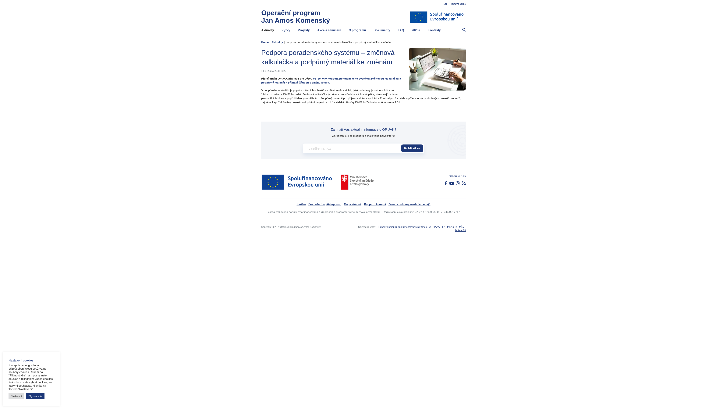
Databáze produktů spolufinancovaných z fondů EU (404, 227)
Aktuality (267, 30)
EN (445, 4)
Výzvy (286, 30)
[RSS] (464, 183)
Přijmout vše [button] (35, 396)
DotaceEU (460, 230)
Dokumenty (382, 30)
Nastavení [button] (16, 396)
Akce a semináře (329, 30)
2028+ (416, 30)
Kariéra (301, 204)
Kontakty (434, 30)
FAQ (401, 30)
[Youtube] (451, 183)
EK (443, 227)
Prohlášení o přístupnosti (324, 204)
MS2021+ (452, 227)
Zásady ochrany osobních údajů (409, 204)
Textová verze (458, 4)
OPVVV (436, 227)
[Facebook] (446, 183)
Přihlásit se (412, 148)
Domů (265, 42)
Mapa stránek (352, 204)
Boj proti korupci (375, 204)
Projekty (304, 30)
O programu (357, 30)
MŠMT (462, 227)
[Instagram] (457, 183)
